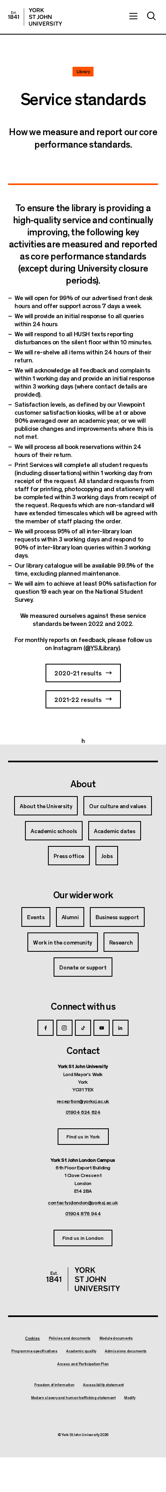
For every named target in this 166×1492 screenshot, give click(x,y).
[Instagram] (64, 1028)
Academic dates (114, 831)
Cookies (32, 1338)
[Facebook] (45, 1028)
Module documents (116, 1338)
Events (36, 917)
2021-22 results (78, 699)
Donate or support (82, 967)
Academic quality (81, 1351)
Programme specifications (34, 1351)
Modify (129, 1397)
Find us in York (83, 1136)
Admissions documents (126, 1351)
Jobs (106, 856)
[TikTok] (83, 1028)
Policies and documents (70, 1338)
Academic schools (54, 831)
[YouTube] (101, 1028)
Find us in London (83, 1237)
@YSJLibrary (101, 647)
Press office (69, 856)
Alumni (70, 917)
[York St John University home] (35, 17)
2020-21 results (78, 673)
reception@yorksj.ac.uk (83, 1101)
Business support (117, 917)
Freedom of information (54, 1385)
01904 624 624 (83, 1112)
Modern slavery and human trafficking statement (73, 1397)
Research (121, 942)
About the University (46, 806)
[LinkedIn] (120, 1028)
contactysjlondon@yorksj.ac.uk (83, 1202)
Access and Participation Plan (83, 1364)
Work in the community (62, 942)
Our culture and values (117, 806)
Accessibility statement (103, 1385)
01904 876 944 (83, 1213)
